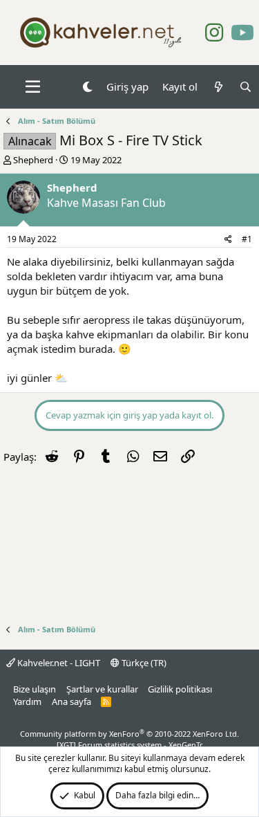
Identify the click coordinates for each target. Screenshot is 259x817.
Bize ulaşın (34, 689)
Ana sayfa (71, 701)
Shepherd (33, 160)
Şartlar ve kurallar (102, 689)
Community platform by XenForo (129, 733)
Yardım (27, 701)
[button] (33, 87)
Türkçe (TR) (142, 663)
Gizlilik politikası (180, 689)
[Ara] (245, 86)
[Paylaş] (228, 240)
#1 (247, 239)
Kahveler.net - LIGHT (57, 663)
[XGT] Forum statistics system (130, 745)
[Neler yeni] (217, 86)
